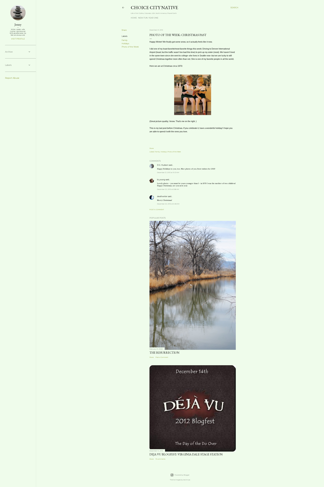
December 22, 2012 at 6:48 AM (168, 204)
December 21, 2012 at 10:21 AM (168, 172)
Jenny (18, 24)
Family (124, 40)
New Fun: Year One (148, 18)
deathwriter (162, 196)
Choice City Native (154, 8)
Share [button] (124, 30)
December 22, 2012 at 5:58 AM (168, 189)
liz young (161, 179)
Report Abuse (12, 78)
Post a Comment (156, 209)
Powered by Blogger (182, 475)
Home (134, 18)
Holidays (125, 43)
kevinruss (186, 480)
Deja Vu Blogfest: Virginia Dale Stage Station (186, 454)
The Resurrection (164, 352)
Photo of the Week (130, 47)
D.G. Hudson (162, 165)
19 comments (160, 459)
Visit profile (18, 39)
